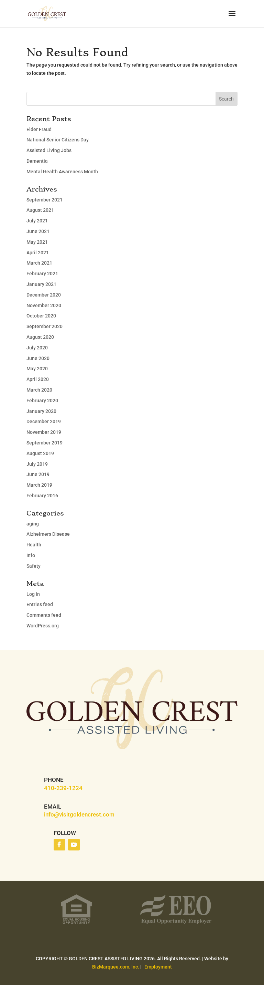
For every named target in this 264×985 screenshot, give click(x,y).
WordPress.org (42, 625)
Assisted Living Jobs (49, 150)
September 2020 (44, 326)
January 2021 (41, 284)
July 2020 (37, 347)
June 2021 (38, 231)
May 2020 (37, 368)
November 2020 (43, 305)
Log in (33, 594)
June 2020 (38, 358)
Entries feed (39, 604)
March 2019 (39, 485)
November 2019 (43, 432)
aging (32, 523)
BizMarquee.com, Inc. (115, 967)
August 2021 (40, 210)
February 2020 (42, 400)
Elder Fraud (39, 129)
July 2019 (37, 464)
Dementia (37, 161)
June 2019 (38, 474)
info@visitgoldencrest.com (79, 814)
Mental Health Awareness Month (62, 171)
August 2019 (40, 453)
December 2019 (43, 421)
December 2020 (43, 295)
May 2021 (37, 242)
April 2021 (37, 252)
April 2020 (37, 379)
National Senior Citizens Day (57, 139)
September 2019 (44, 442)
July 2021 (37, 220)
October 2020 (41, 315)
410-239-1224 (63, 788)
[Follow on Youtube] (74, 844)
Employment (158, 967)
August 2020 (40, 337)
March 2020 (39, 390)
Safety (33, 566)
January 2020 (41, 411)
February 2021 (42, 273)
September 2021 (44, 199)
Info (30, 555)
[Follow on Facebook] (59, 844)
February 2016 (42, 495)
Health (33, 544)
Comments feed (43, 615)
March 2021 (39, 263)
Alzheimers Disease (48, 534)
